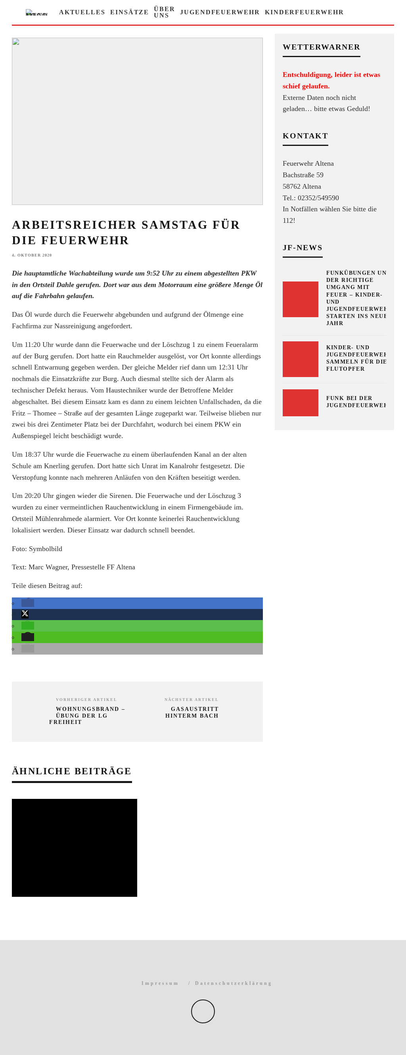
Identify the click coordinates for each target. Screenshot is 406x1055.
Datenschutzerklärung (233, 983)
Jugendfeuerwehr (220, 12)
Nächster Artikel (192, 699)
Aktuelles (82, 12)
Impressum (160, 983)
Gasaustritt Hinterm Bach (192, 712)
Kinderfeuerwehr (304, 12)
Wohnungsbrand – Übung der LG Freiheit (87, 716)
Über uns (164, 12)
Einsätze (129, 12)
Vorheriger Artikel (86, 699)
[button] (27, 603)
